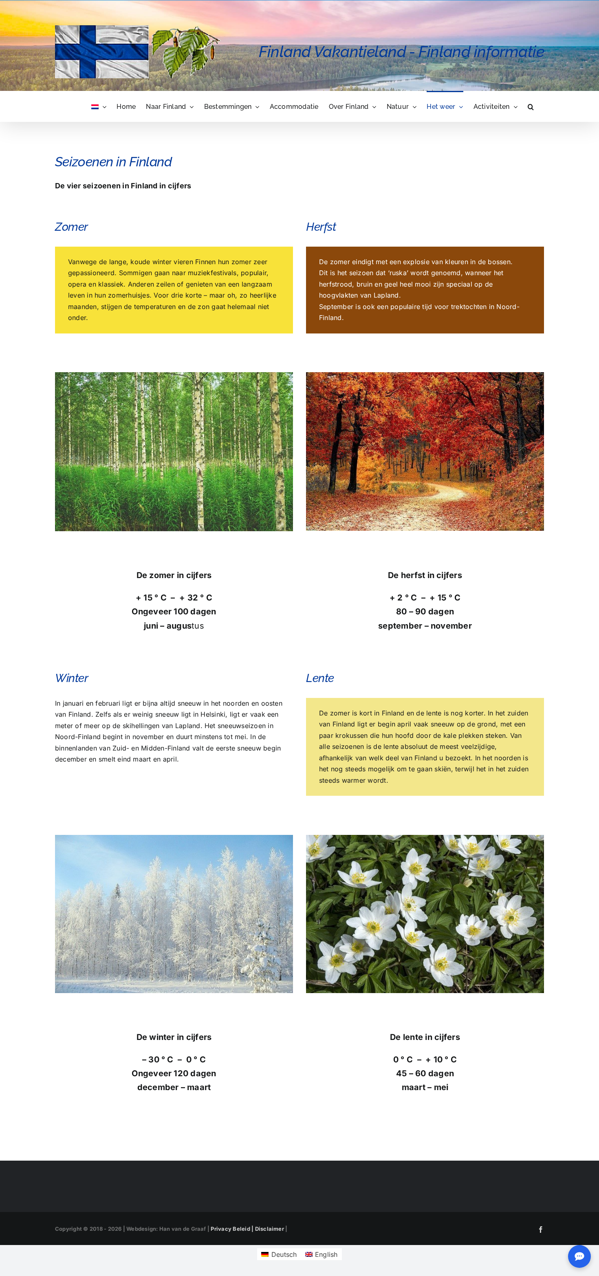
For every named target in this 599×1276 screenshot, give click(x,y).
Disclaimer (269, 1228)
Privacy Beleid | (233, 1228)
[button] (531, 106)
